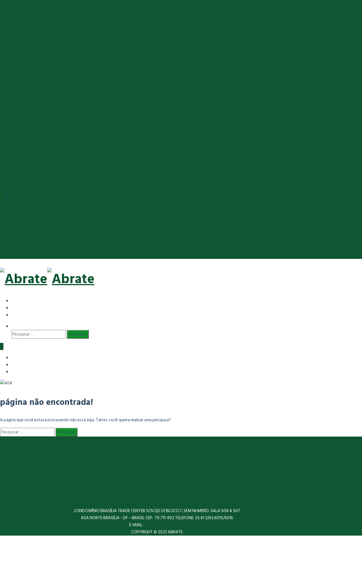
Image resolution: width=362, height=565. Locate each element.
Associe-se (33, 57)
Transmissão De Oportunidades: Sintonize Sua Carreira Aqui (77, 50)
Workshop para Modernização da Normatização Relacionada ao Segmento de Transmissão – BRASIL (124, 177)
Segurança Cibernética (43, 205)
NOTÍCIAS (20, 191)
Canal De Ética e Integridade (48, 241)
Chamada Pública (38, 64)
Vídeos (29, 163)
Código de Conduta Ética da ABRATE (56, 234)
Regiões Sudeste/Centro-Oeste (52, 113)
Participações (35, 149)
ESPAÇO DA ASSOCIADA (33, 255)
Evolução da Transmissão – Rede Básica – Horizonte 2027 (74, 92)
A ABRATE (32, 21)
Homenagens (34, 156)
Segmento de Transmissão (35, 85)
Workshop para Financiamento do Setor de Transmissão (84, 184)
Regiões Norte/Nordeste (45, 120)
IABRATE (19, 78)
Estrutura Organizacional (45, 29)
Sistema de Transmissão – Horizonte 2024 (61, 99)
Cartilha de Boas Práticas (45, 248)
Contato (30, 71)
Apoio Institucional (40, 142)
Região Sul (32, 128)
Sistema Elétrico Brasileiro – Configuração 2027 (65, 106)
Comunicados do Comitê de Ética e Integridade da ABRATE (76, 227)
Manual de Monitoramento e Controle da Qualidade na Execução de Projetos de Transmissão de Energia (116, 212)
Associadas (33, 43)
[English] (15, 307)
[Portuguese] (15, 314)
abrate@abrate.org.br (164, 525)
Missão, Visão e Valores (44, 36)
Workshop (32, 170)
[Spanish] (15, 300)
